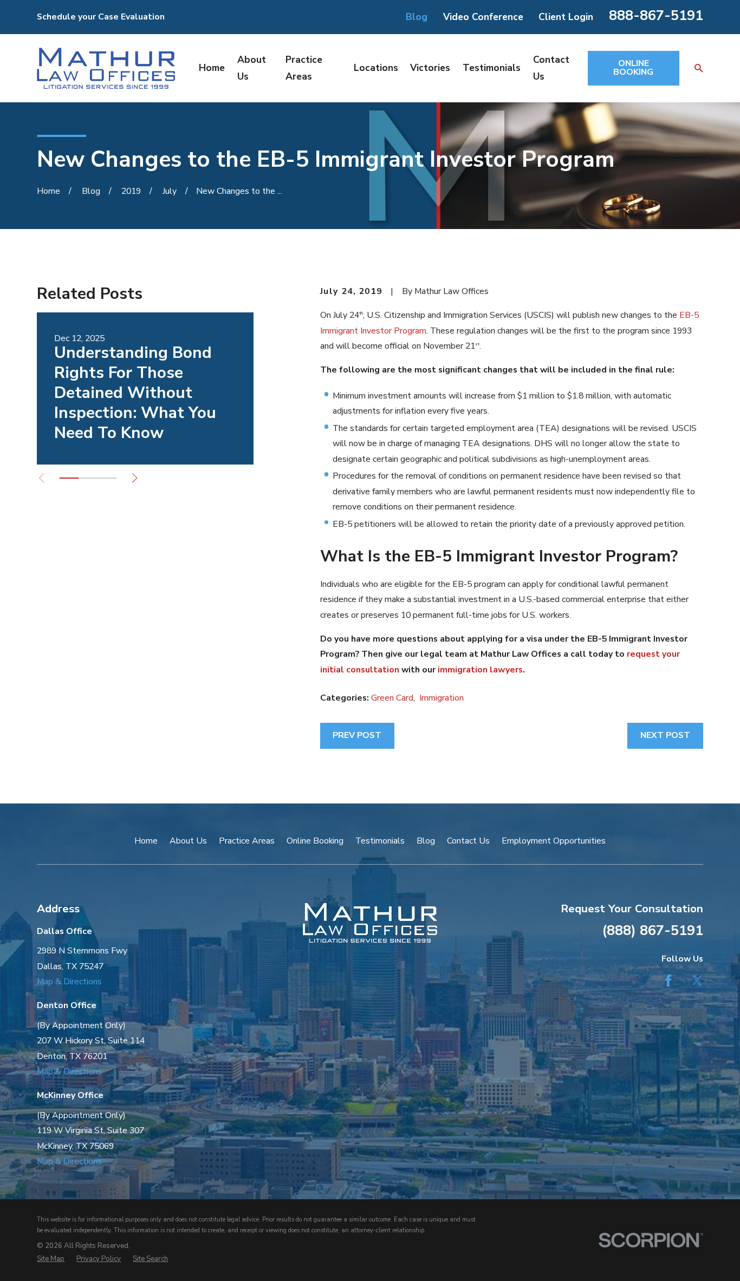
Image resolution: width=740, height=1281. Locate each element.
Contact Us (468, 841)
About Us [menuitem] (251, 68)
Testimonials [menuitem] (492, 67)
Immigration (441, 698)
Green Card (392, 698)
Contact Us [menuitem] (551, 68)
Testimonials (380, 841)
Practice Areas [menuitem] (303, 68)
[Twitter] (697, 980)
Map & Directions (69, 982)
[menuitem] (50, 1259)
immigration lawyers (480, 670)
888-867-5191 (656, 15)
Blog (416, 16)
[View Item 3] (107, 478)
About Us (188, 841)
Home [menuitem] (212, 67)
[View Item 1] (69, 478)
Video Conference (483, 16)
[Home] (106, 68)
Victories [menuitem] (430, 67)
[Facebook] (668, 980)
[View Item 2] (88, 478)
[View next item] (134, 477)
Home (146, 841)
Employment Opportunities (554, 841)
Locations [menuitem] (376, 67)
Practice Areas (247, 841)
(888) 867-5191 (652, 930)
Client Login (565, 16)
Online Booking (315, 841)
